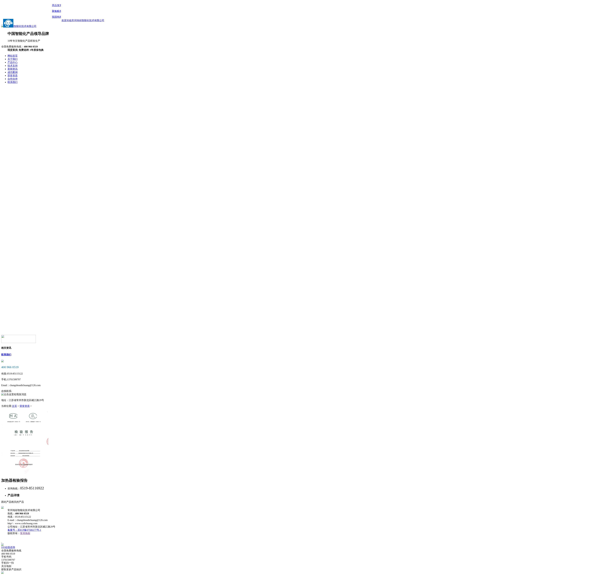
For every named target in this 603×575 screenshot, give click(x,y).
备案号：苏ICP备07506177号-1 (24, 530)
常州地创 (25, 533)
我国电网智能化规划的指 (60, 17)
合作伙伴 (13, 78)
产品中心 (13, 62)
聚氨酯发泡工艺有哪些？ (60, 11)
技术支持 (13, 65)
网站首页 (13, 55)
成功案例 (13, 72)
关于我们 (13, 59)
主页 (14, 406)
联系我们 (13, 82)
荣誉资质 (25, 406)
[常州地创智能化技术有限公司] (301, 127)
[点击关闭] (1, 541)
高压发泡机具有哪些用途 (60, 5)
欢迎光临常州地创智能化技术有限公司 (83, 20)
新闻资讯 (13, 69)
